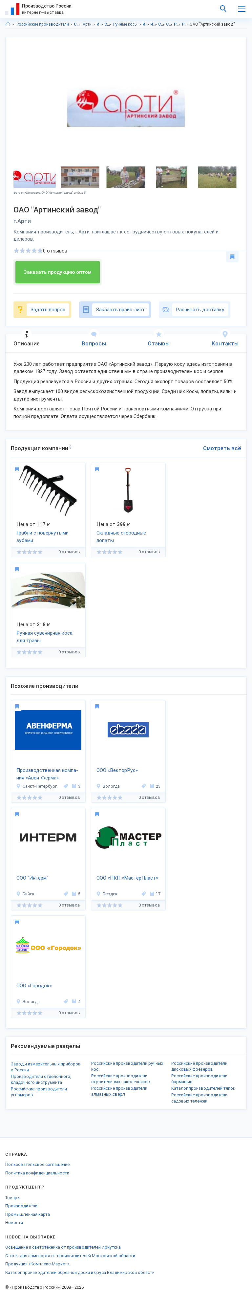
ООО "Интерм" (32, 878)
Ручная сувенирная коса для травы (44, 637)
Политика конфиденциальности (37, 1172)
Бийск (28, 893)
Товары (13, 1197)
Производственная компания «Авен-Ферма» (47, 774)
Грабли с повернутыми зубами (42, 536)
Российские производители (42, 24)
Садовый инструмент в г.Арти (169, 24)
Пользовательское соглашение (37, 1164)
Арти (87, 24)
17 (158, 893)
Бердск (110, 893)
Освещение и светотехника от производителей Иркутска (63, 1247)
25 (158, 786)
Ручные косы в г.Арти (185, 24)
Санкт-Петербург (40, 786)
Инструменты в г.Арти (153, 24)
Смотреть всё (222, 448)
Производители (21, 1205)
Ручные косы (125, 24)
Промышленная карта (27, 1214)
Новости (14, 1222)
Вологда (111, 786)
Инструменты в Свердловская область (145, 24)
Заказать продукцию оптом (58, 272)
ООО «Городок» (34, 986)
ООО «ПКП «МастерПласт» (127, 878)
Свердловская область (77, 24)
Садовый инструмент (107, 24)
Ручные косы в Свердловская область (177, 24)
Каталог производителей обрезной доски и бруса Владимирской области (80, 1272)
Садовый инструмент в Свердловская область (161, 24)
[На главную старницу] (7, 24)
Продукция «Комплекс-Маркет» (37, 1263)
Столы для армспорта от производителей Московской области (70, 1255)
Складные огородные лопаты (121, 536)
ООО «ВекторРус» (117, 770)
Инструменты (99, 24)
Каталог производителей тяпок (203, 1088)
